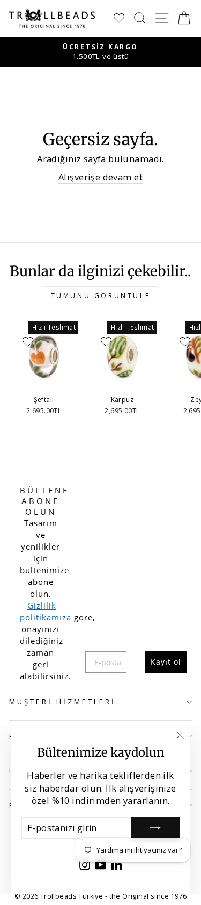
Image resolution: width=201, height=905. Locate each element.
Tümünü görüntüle (101, 295)
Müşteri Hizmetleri (62, 701)
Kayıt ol (166, 662)
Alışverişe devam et (100, 177)
